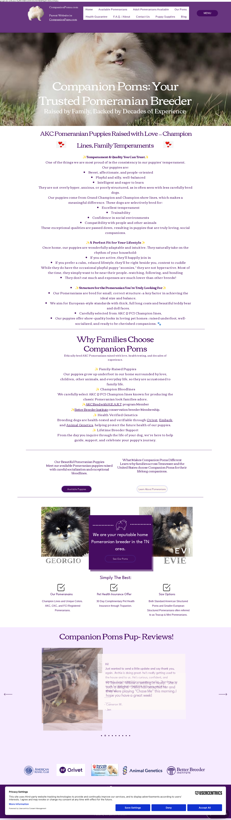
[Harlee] (108, 735)
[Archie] (105, 735)
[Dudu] (122, 735)
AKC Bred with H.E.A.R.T (103, 404)
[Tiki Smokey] (115, 735)
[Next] (223, 694)
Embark (165, 420)
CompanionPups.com (63, 19)
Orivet (152, 420)
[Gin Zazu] (112, 735)
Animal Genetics (79, 425)
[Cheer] (129, 735)
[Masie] (126, 735)
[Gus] (119, 735)
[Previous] (8, 694)
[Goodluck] (101, 735)
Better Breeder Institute (91, 409)
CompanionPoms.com (63, 7)
